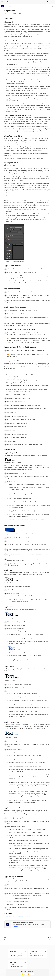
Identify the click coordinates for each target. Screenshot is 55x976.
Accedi (52, 1)
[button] (48, 2)
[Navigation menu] (2, 2)
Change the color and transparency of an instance (18, 916)
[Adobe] (7, 2)
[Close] (47, 971)
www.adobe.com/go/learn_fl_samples (13, 467)
